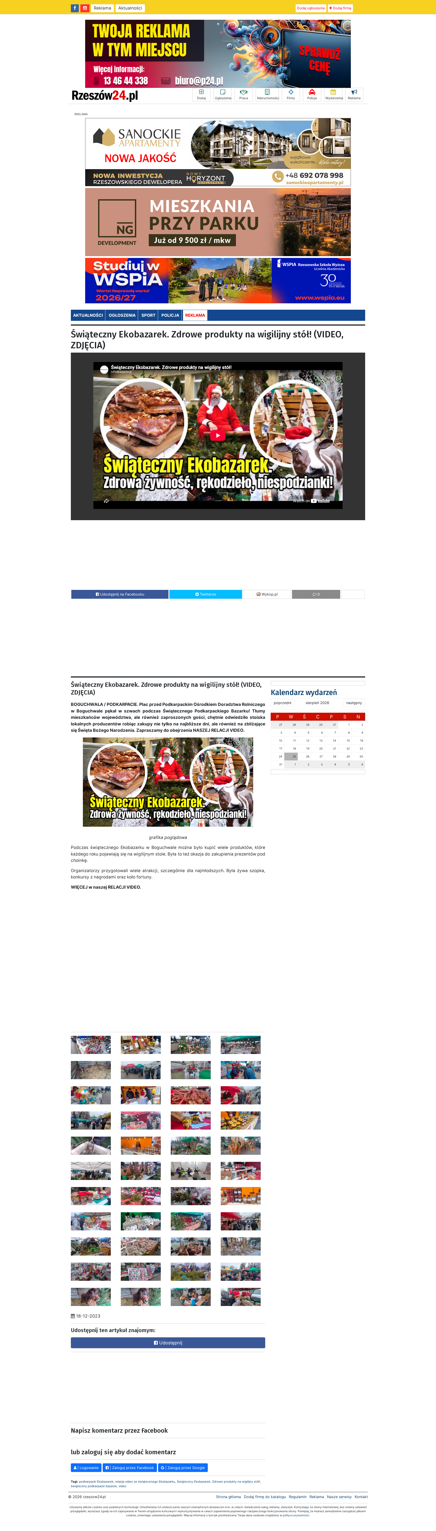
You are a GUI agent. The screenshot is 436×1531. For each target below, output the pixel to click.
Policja (312, 98)
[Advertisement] (218, 554)
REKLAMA (195, 315)
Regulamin (298, 1496)
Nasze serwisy (339, 1496)
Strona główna (228, 1496)
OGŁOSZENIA (122, 315)
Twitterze (207, 594)
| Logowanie (87, 1467)
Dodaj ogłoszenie (311, 8)
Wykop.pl (269, 594)
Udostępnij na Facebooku (121, 594)
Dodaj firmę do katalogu (265, 1496)
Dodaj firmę (342, 8)
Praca (243, 98)
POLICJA (170, 315)
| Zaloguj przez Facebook (131, 1467)
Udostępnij (170, 1342)
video (122, 1486)
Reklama (102, 8)
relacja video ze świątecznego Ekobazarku (145, 1481)
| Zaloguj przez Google (184, 1467)
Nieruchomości (268, 98)
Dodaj (201, 98)
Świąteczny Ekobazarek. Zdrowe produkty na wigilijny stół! (218, 1481)
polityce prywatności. (296, 1515)
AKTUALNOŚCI (88, 315)
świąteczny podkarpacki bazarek (94, 1486)
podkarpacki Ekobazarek (96, 1481)
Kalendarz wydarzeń (304, 692)
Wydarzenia (333, 98)
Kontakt (361, 1496)
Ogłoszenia (223, 98)
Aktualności (130, 8)
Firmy (291, 98)
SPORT (148, 315)
